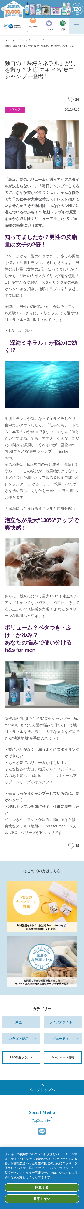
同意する (42, 1187)
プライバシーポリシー (56, 1168)
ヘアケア (38, 40)
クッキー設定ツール (36, 1172)
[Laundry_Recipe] (42, 961)
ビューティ (23, 40)
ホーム (8, 40)
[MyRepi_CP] (42, 906)
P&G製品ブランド (21, 1057)
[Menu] (76, 26)
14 (77, 99)
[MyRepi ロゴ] (12, 26)
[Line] (42, 1131)
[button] (3, 9)
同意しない (42, 1199)
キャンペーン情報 (63, 1057)
